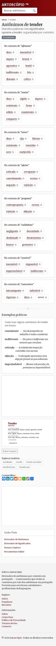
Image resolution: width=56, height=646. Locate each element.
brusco (10, 244)
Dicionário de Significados (17, 543)
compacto (11, 119)
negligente (12, 231)
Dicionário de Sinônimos (16, 539)
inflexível (35, 290)
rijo (22, 138)
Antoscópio (15, 4)
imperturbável (14, 271)
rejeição (28, 185)
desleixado (12, 237)
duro (8, 52)
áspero (10, 59)
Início (5, 598)
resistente (11, 105)
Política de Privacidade (14, 620)
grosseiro (27, 244)
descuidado (33, 231)
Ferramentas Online (14, 551)
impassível (32, 264)
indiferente (12, 72)
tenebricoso (9, 467)
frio (29, 72)
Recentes (6, 605)
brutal (25, 59)
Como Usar (7, 617)
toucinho (30, 145)
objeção (28, 211)
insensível (25, 52)
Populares (7, 602)
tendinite (7, 462)
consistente (27, 112)
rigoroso (11, 297)
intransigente (13, 290)
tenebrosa (24, 467)
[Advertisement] (28, 396)
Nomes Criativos (12, 547)
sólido (9, 112)
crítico (27, 79)
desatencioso (34, 237)
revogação (29, 171)
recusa (33, 178)
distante (10, 79)
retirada (10, 171)
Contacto (6, 626)
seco (8, 152)
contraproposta (14, 204)
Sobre (5, 614)
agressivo (11, 65)
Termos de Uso (9, 623)
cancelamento (14, 178)
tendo (19, 462)
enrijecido (25, 152)
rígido (23, 98)
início (4, 19)
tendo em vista (34, 462)
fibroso (36, 138)
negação (10, 185)
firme (29, 105)
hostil (28, 65)
